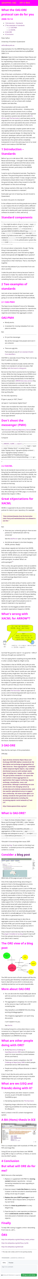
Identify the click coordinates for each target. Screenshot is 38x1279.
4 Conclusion (9, 34)
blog (10, 845)
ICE (31, 116)
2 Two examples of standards (15, 25)
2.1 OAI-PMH (12, 28)
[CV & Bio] (24, 3)
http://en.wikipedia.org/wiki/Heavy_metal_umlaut (17, 1239)
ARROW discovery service (24, 381)
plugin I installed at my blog (13, 934)
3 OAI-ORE (8, 32)
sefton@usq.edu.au (7, 45)
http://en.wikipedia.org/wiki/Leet (12, 1247)
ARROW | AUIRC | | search (13, 444)
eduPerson (14, 539)
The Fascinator (14, 118)
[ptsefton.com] (8, 3)
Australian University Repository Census (17, 430)
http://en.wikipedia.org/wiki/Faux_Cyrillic (15, 1243)
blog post (23, 854)
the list (10, 1025)
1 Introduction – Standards (14, 23)
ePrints (3, 118)
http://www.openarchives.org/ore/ (15, 806)
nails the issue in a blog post (16, 368)
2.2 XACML (11, 30)
